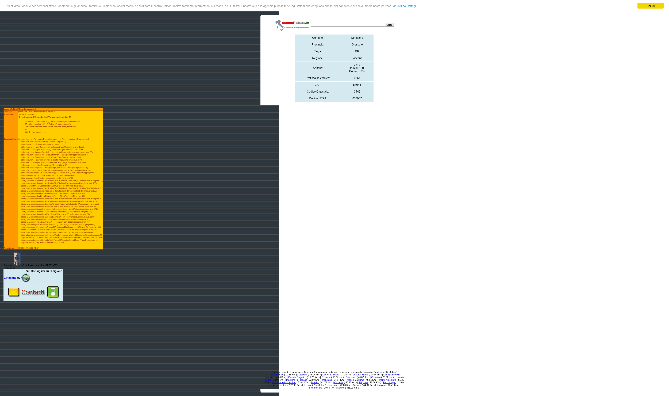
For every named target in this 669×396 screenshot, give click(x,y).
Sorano (340, 387)
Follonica (325, 377)
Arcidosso (379, 372)
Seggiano (381, 385)
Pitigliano (363, 382)
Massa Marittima (355, 380)
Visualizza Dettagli (404, 6)
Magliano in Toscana (296, 380)
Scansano (333, 385)
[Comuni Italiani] (292, 25)
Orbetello (338, 382)
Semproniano (315, 387)
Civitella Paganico (297, 377)
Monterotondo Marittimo (284, 382)
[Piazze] (25, 277)
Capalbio (303, 374)
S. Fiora (307, 385)
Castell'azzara (361, 374)
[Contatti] (33, 299)
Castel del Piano (330, 374)
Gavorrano (351, 377)
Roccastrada (282, 385)
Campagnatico (276, 374)
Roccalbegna (389, 382)
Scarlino (357, 385)
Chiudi (651, 5)
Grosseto (375, 377)
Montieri (315, 382)
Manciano (327, 380)
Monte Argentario (387, 380)
